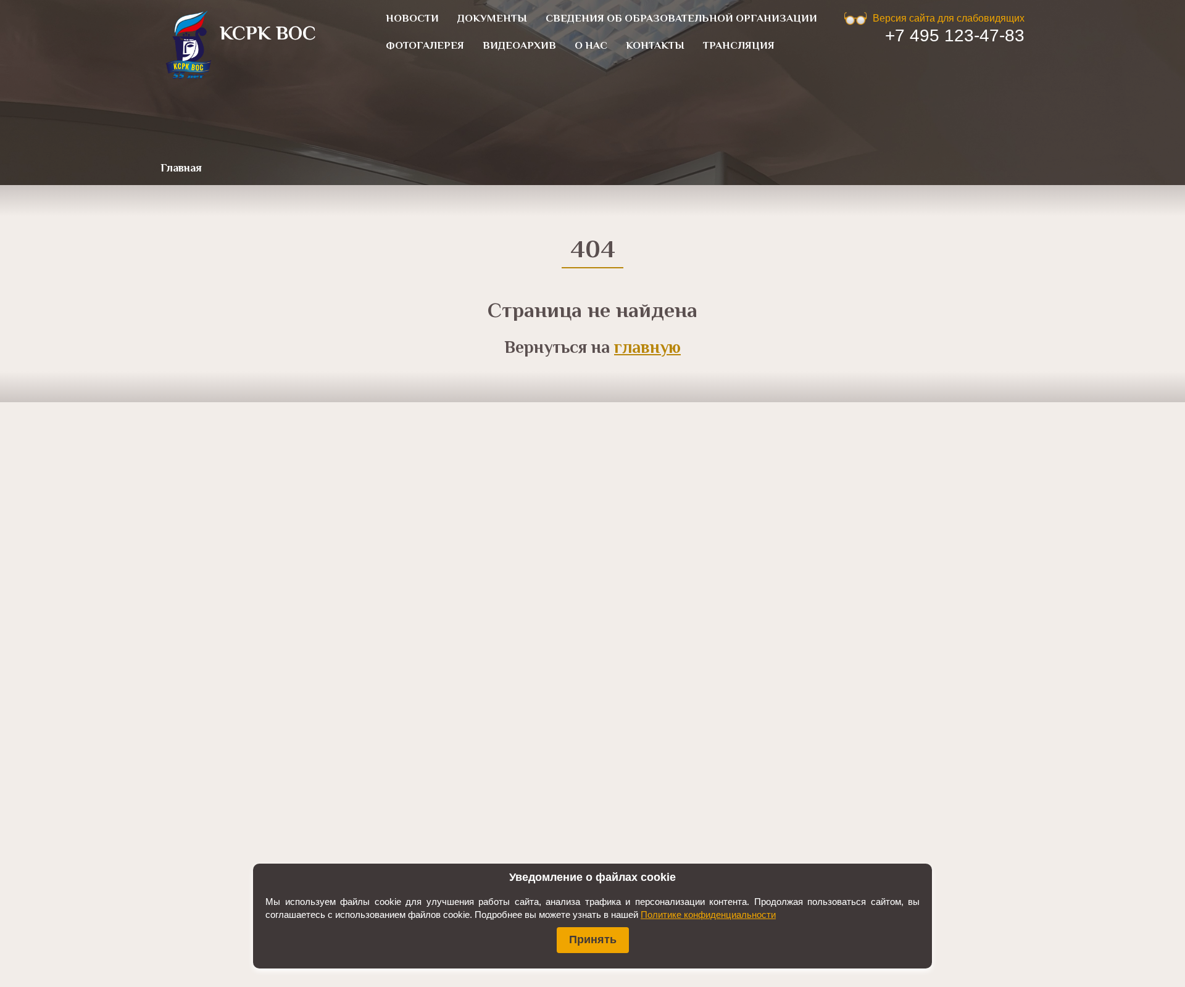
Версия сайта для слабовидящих (949, 18)
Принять (593, 939)
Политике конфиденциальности (708, 914)
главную (647, 348)
